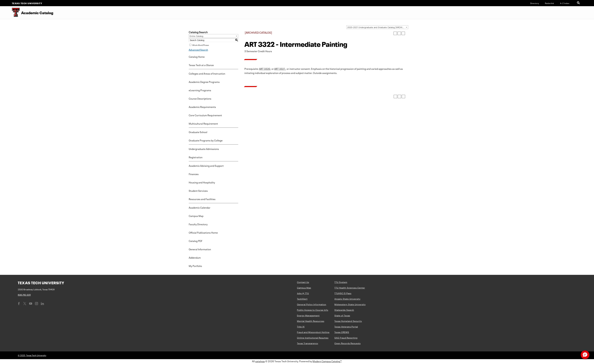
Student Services (198, 190)
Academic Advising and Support (206, 165)
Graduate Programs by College (206, 140)
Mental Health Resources (310, 320)
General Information (200, 249)
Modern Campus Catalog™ (326, 361)
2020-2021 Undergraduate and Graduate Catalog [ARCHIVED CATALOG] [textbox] (377, 27)
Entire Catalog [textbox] (196, 36)
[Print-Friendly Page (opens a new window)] (399, 33)
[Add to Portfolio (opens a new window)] (395, 33)
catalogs (260, 361)
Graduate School (198, 132)
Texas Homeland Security (348, 320)
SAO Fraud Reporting (345, 337)
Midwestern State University (350, 304)
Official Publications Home (203, 232)
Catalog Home (197, 56)
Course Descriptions (200, 98)
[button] (585, 354)
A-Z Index (564, 3)
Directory (534, 3)
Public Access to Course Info (312, 309)
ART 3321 (279, 68)
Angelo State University (347, 298)
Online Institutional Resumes (312, 337)
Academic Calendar (199, 207)
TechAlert (302, 298)
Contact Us (303, 281)
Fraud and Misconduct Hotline (313, 332)
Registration (195, 157)
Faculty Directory (198, 224)
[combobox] (377, 27)
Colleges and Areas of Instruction (207, 73)
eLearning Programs (200, 90)
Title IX (301, 326)
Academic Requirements (202, 107)
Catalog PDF (195, 241)
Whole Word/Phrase (200, 45)
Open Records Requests (347, 343)
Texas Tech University (27, 3)
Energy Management (308, 315)
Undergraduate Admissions (204, 149)
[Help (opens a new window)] (403, 33)
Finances (194, 174)
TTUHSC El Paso (342, 293)
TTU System (340, 281)
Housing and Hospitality (202, 182)
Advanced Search (198, 49)
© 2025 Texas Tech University (32, 355)
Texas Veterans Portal (346, 326)
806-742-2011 (24, 294)
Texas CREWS (341, 332)
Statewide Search (344, 309)
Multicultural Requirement (203, 123)
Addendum (195, 257)
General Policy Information (311, 304)
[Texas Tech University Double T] (10, 12)
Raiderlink (549, 3)
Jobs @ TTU (303, 293)
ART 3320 (264, 68)
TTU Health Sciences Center (349, 287)
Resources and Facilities (202, 199)
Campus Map (196, 216)
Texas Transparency (307, 343)
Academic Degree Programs (204, 82)
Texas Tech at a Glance (201, 65)
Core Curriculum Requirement (205, 115)
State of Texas (342, 315)
